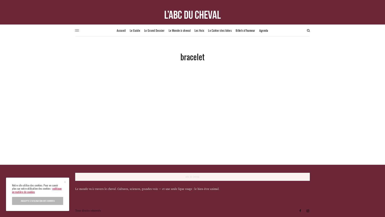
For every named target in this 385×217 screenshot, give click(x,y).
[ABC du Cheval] (192, 14)
